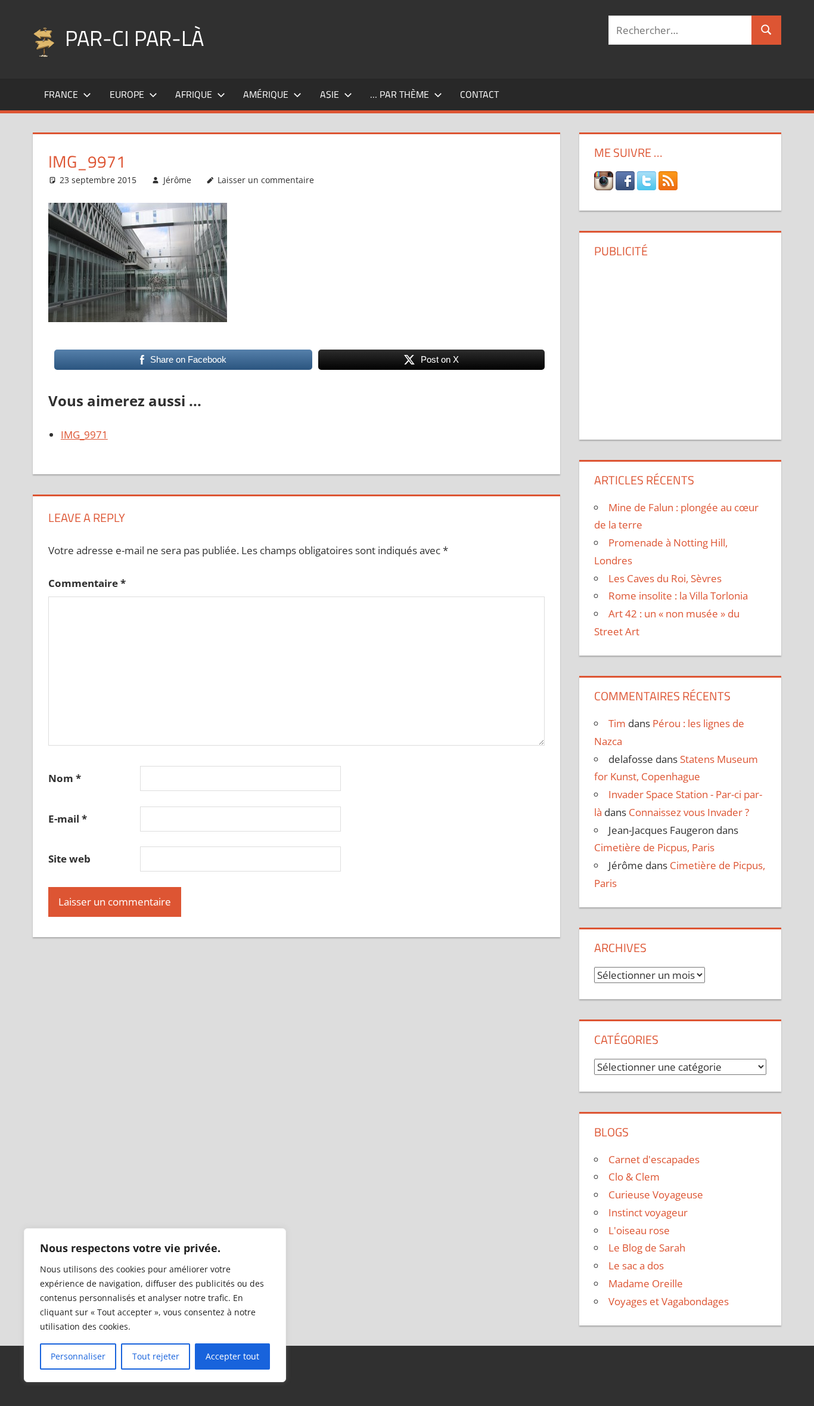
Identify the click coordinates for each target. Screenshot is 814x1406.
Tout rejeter (155, 1356)
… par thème (399, 94)
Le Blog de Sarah (646, 1247)
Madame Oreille (645, 1283)
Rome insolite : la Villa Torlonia (678, 595)
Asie (329, 94)
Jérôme (177, 180)
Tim (617, 723)
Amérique (265, 94)
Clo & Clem (634, 1176)
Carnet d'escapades (654, 1159)
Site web (69, 859)
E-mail (67, 819)
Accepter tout (232, 1356)
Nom (64, 778)
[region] (155, 1305)
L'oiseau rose (639, 1230)
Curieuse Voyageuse (655, 1194)
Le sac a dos (636, 1265)
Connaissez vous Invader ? (689, 812)
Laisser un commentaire (266, 180)
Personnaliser (78, 1356)
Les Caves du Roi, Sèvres (665, 578)
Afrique (193, 94)
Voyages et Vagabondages (668, 1301)
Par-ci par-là (134, 37)
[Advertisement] (679, 344)
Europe (127, 94)
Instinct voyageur (648, 1212)
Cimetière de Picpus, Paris (654, 847)
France (61, 94)
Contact (479, 94)
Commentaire (87, 583)
